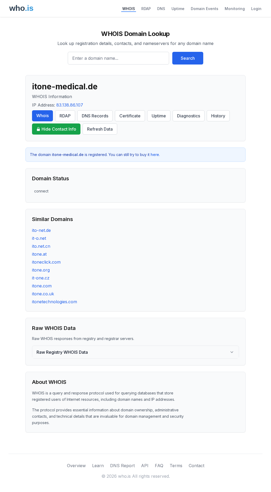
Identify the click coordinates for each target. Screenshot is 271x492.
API (144, 465)
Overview (76, 465)
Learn (98, 465)
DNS (161, 8)
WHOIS (128, 8)
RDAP (146, 8)
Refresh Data (100, 129)
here (155, 154)
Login (256, 8)
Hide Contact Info (59, 129)
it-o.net (39, 238)
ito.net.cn (41, 246)
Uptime (177, 8)
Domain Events (204, 8)
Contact (196, 465)
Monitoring (235, 8)
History (218, 115)
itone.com (42, 285)
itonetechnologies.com (54, 301)
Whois (42, 115)
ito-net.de (41, 230)
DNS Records (95, 115)
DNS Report (122, 465)
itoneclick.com (46, 262)
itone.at (39, 254)
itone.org (41, 270)
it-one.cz (40, 278)
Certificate (130, 115)
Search (188, 58)
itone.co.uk (43, 293)
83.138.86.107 (69, 105)
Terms (176, 465)
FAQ (159, 465)
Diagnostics (188, 115)
